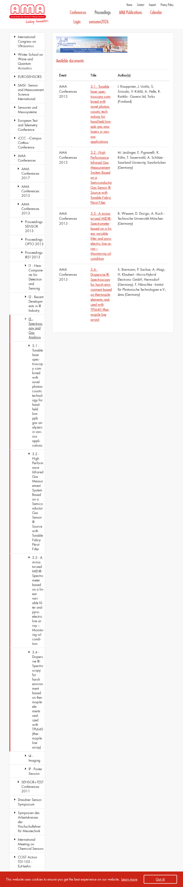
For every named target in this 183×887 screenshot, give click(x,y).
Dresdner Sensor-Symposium (30, 801)
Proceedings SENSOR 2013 (34, 226)
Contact (140, 5)
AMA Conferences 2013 (30, 208)
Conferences (78, 12)
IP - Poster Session (35, 771)
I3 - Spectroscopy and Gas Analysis (36, 328)
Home (129, 5)
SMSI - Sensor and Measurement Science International (31, 92)
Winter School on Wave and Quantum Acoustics (30, 61)
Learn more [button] (129, 879)
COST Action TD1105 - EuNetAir (27, 861)
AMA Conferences (27, 158)
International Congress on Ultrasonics (27, 41)
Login (77, 22)
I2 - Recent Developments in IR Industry (36, 304)
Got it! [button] (160, 879)
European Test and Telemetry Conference (27, 125)
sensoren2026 (99, 22)
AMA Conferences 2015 (30, 191)
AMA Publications (130, 12)
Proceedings (103, 12)
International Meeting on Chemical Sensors (31, 844)
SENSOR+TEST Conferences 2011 (32, 786)
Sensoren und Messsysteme (27, 109)
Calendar (156, 12)
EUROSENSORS (30, 76)
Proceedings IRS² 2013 (34, 254)
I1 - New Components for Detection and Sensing (36, 277)
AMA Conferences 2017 (30, 173)
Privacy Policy (167, 5)
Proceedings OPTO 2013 (34, 241)
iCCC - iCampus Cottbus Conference (29, 142)
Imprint (152, 5)
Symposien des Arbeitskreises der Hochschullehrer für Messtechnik (29, 822)
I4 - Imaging (34, 758)
